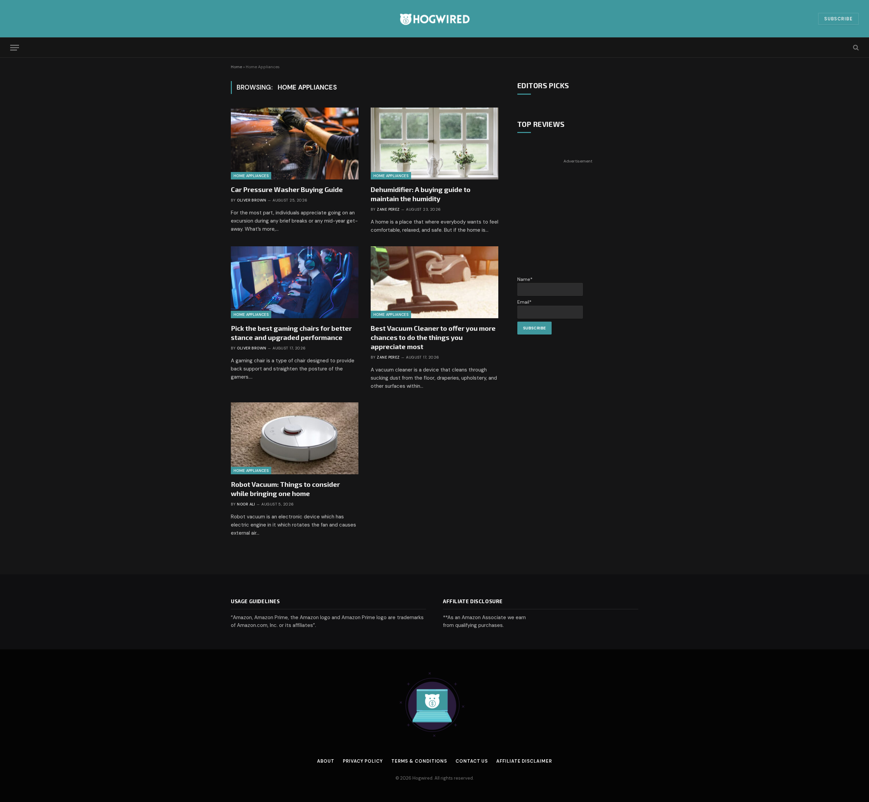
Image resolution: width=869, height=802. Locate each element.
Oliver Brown (251, 200)
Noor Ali (246, 504)
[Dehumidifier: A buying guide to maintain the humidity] (434, 143)
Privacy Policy (363, 761)
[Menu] (14, 47)
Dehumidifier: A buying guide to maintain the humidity (420, 194)
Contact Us (472, 761)
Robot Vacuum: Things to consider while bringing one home (285, 488)
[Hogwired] (434, 18)
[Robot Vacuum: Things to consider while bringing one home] (294, 438)
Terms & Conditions (419, 761)
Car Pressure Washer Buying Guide (287, 189)
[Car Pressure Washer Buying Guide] (294, 143)
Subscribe (838, 19)
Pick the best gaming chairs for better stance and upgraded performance (291, 332)
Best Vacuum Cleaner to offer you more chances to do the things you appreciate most (433, 337)
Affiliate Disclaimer (524, 761)
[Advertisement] (577, 213)
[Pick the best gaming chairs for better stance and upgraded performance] (294, 282)
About (325, 761)
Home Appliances (251, 175)
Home (236, 67)
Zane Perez (388, 209)
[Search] (855, 47)
